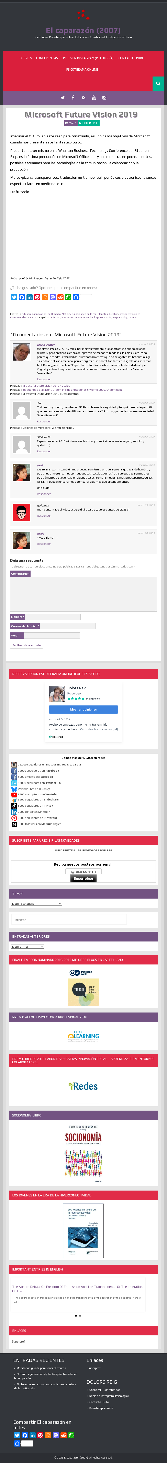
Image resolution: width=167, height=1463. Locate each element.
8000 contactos (34, 811)
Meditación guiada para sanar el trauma (41, 1368)
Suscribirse (83, 878)
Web (14, 635)
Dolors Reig (90, 123)
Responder (44, 379)
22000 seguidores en (38, 770)
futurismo (27, 314)
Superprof (18, 1341)
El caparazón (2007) (83, 30)
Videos (32, 317)
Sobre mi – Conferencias (39, 58)
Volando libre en (34, 789)
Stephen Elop (119, 317)
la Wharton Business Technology (80, 317)
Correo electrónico (25, 626)
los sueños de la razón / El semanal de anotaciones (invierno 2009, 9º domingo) (72, 389)
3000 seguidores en (37, 817)
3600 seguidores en (38, 799)
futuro (56, 317)
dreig (40, 465)
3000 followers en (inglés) (40, 824)
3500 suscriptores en (37, 794)
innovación (40, 314)
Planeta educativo (108, 314)
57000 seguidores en (39, 782)
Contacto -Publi (131, 58)
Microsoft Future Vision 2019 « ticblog (46, 385)
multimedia (54, 314)
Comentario (20, 573)
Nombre (17, 616)
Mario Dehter (46, 344)
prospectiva (126, 314)
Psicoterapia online (82, 69)
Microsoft (105, 317)
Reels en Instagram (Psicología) (88, 58)
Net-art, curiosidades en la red (79, 314)
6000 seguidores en (35, 805)
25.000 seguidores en (49, 764)
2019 (49, 317)
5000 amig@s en (35, 776)
